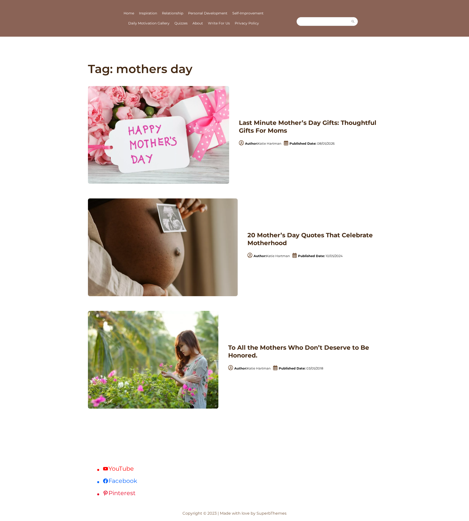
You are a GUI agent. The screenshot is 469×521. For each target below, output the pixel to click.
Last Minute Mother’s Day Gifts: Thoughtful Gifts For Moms (307, 126)
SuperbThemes (271, 513)
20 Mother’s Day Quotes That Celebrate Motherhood (310, 239)
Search (353, 21)
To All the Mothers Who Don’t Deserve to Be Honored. (298, 351)
